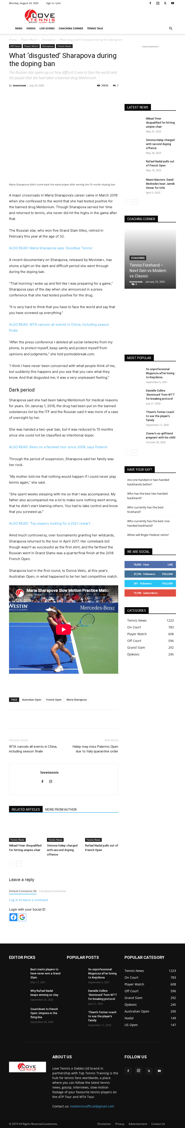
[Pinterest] (61, 95)
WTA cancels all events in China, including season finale (33, 749)
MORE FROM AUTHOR (61, 809)
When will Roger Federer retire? (148, 535)
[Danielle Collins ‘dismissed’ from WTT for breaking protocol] (134, 395)
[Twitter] (165, 3)
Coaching (138, 258)
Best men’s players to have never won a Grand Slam (45, 973)
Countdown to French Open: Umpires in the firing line (44, 1013)
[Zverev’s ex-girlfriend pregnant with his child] (134, 437)
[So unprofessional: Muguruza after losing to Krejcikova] (134, 373)
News (18, 28)
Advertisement (138, 1124)
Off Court (15, 46)
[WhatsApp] (71, 95)
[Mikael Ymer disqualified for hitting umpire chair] (25, 830)
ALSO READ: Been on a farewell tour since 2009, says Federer (58, 447)
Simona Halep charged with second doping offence (62, 850)
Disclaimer (104, 1124)
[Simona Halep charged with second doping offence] (63, 830)
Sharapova (48, 40)
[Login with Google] (22, 917)
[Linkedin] (82, 95)
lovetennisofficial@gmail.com (92, 1106)
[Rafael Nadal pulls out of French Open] (101, 830)
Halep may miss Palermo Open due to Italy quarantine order (95, 749)
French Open (54, 699)
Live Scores (47, 28)
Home (13, 40)
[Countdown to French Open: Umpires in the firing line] (18, 1013)
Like (170, 564)
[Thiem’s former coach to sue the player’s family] (134, 416)
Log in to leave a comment (28, 900)
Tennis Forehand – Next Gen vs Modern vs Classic (148, 270)
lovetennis (19, 85)
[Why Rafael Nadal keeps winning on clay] (18, 995)
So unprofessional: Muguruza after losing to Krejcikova (160, 373)
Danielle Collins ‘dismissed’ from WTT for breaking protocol (160, 394)
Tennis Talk (95, 28)
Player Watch (29, 40)
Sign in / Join (53, 3)
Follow (167, 574)
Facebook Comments (52, 891)
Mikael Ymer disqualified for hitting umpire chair (160, 122)
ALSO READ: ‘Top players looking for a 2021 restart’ (50, 523)
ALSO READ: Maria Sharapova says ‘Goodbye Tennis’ (51, 248)
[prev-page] (12, 863)
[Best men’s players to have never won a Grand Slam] (18, 973)
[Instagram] (157, 3)
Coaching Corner (71, 28)
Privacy (119, 1124)
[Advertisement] (123, 16)
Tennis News (64, 46)
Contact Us (158, 1124)
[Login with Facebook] (13, 917)
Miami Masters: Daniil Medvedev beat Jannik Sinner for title (160, 183)
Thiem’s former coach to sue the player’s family (160, 416)
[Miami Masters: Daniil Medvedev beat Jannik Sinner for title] (134, 184)
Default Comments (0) (23, 891)
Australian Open (31, 699)
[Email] (92, 95)
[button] (170, 28)
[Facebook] (150, 3)
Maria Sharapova (77, 699)
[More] (103, 95)
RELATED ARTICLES (26, 809)
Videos (30, 28)
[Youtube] (172, 3)
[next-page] (19, 863)
